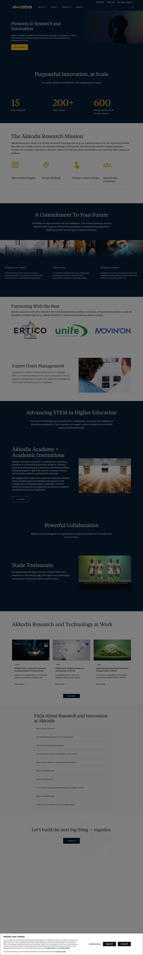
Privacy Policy (65, 948)
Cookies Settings (94, 944)
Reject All (109, 944)
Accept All (124, 944)
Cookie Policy (50, 948)
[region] (71, 944)
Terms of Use (61, 951)
